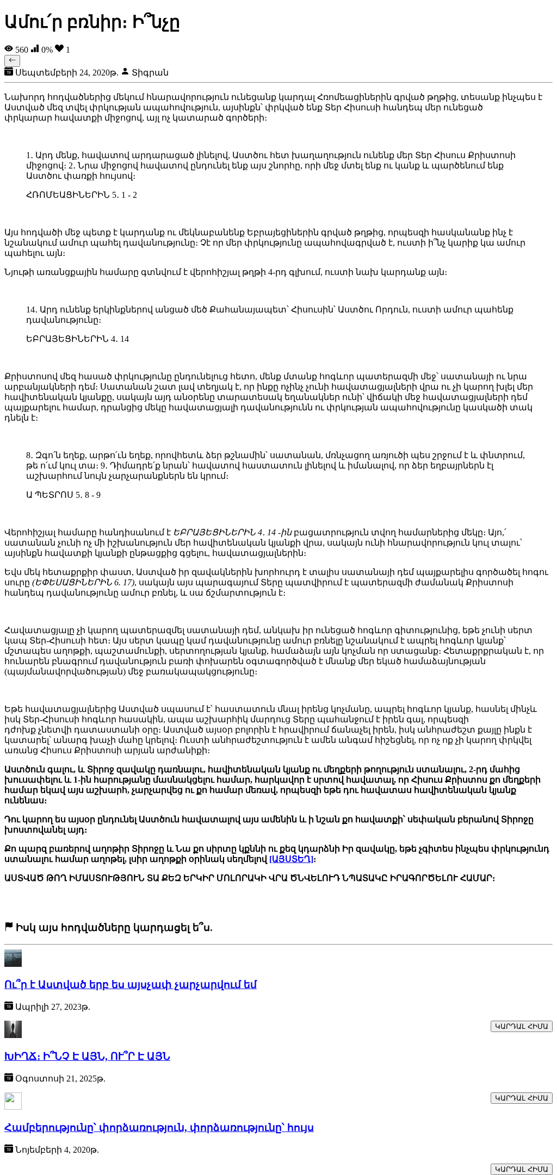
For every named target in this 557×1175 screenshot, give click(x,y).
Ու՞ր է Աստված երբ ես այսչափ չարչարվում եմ (130, 984)
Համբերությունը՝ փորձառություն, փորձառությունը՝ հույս (159, 1127)
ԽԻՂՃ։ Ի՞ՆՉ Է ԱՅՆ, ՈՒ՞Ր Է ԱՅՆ (87, 1056)
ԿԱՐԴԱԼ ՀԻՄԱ (521, 1026)
